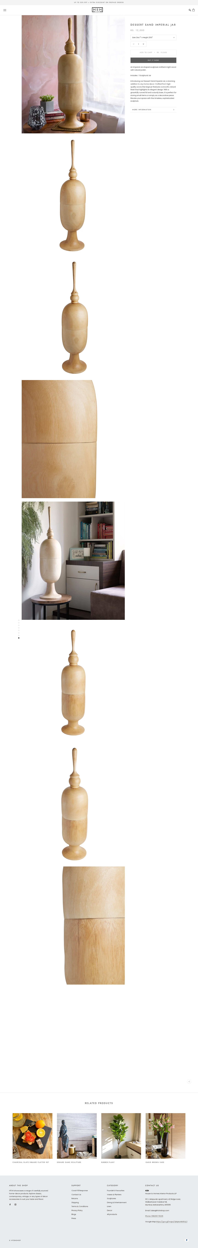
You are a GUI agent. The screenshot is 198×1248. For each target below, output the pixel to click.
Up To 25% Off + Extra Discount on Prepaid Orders (99, 2)
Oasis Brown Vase (155, 1162)
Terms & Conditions (80, 1206)
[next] (190, 1137)
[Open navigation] (4, 10)
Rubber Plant (108, 1162)
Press (74, 1218)
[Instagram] (15, 1204)
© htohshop (15, 1240)
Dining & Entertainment (116, 1202)
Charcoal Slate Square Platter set (31, 1162)
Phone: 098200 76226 (154, 1216)
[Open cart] (193, 10)
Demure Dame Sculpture (69, 1162)
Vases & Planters (114, 1194)
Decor (109, 1210)
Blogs (74, 1214)
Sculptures (111, 1198)
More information (141, 110)
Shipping (75, 1202)
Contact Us (76, 1194)
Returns (75, 1198)
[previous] (7, 1137)
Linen (109, 1206)
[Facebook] (10, 1204)
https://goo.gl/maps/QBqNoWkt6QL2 (171, 1221)
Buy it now (153, 60)
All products (112, 1214)
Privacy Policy (77, 1210)
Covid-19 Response (80, 1190)
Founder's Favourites (115, 1190)
